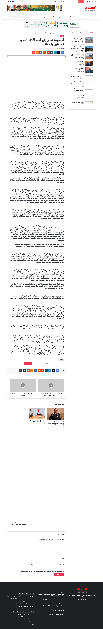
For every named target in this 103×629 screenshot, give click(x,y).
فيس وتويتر (21, 619)
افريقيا (29, 598)
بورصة (18, 611)
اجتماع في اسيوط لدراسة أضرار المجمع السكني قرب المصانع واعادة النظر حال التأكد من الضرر (77, 40)
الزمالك (20, 606)
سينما (16, 616)
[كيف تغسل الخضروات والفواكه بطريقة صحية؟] (89, 97)
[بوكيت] (33, 52)
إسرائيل (18, 596)
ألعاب (23, 596)
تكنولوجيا (13, 611)
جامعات (33, 614)
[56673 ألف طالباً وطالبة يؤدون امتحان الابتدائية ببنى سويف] (89, 91)
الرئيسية (92, 16)
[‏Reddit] (44, 52)
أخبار (88, 16)
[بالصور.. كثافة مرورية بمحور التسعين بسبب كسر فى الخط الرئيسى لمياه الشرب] (89, 56)
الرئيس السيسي (20, 603)
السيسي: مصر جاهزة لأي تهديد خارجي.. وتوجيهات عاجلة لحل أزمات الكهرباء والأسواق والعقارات (56, 423)
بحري (27, 611)
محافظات (65, 16)
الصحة (20, 608)
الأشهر (91, 32)
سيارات (54, 16)
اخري (33, 598)
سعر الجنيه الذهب (31, 616)
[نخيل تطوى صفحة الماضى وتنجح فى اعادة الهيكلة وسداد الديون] (89, 49)
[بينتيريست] (48, 52)
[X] (58, 52)
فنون (27, 619)
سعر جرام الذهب (22, 616)
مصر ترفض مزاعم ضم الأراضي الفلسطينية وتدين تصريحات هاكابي (18, 523)
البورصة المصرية (18, 601)
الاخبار (33, 601)
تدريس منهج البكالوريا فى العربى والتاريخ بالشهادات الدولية (65, 1)
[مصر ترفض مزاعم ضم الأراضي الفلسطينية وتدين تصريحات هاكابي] (18, 464)
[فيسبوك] (62, 52)
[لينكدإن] (55, 52)
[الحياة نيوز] (90, 8)
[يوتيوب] (82, 600)
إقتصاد (83, 16)
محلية (17, 621)
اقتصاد (24, 598)
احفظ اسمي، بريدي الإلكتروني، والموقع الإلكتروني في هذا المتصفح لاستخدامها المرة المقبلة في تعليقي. (42, 571)
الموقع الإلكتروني (32, 564)
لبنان (30, 621)
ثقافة (70, 16)
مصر (58, 33)
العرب (11, 608)
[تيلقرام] (78, 600)
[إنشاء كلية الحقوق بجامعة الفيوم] (89, 63)
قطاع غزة (11, 619)
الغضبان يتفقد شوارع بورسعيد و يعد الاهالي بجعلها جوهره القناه (77, 75)
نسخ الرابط (28, 363)
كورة (33, 621)
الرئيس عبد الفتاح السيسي (29, 606)
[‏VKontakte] (40, 52)
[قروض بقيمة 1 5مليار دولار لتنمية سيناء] (89, 70)
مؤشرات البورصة (23, 621)
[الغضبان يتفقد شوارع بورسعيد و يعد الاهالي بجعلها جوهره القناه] (89, 77)
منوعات (44, 16)
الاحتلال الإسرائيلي (13, 598)
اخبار (9, 596)
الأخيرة (82, 32)
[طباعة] (20, 370)
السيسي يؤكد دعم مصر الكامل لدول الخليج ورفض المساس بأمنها (37, 420)
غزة (33, 619)
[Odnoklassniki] (37, 52)
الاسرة (29, 601)
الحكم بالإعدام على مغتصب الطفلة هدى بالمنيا (78, 103)
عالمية (11, 616)
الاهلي (24, 601)
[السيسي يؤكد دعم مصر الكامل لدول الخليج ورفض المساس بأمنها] (37, 413)
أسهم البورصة (21, 593)
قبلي (16, 619)
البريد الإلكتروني (60, 564)
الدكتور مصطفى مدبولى (30, 603)
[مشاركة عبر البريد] (24, 370)
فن (74, 16)
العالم (16, 608)
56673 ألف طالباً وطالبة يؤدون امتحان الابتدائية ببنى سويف (77, 89)
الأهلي (20, 598)
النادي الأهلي (32, 611)
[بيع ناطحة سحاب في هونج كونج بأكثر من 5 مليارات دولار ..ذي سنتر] (89, 83)
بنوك (23, 611)
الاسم (62, 558)
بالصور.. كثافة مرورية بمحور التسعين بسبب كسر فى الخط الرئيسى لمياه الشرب (77, 55)
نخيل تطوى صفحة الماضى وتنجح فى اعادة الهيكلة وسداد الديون (77, 48)
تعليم (49, 16)
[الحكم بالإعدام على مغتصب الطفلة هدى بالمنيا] (89, 104)
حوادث (59, 16)
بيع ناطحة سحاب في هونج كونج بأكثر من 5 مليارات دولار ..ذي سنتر (77, 83)
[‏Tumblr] (51, 52)
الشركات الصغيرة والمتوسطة (28, 608)
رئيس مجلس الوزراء (21, 614)
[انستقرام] (80, 600)
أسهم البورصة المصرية (30, 596)
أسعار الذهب (28, 593)
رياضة (78, 16)
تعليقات (72, 32)
